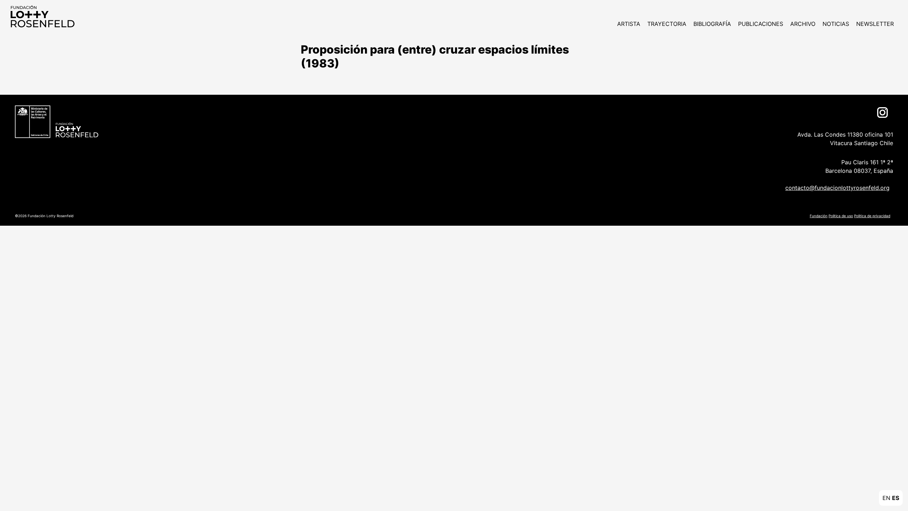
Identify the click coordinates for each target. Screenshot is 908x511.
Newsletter (875, 23)
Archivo (802, 23)
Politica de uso (841, 216)
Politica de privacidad (872, 216)
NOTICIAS (836, 23)
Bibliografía (712, 23)
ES (895, 497)
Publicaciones (760, 23)
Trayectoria (666, 23)
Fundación (818, 216)
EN (886, 497)
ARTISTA (628, 23)
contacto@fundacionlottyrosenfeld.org (837, 187)
